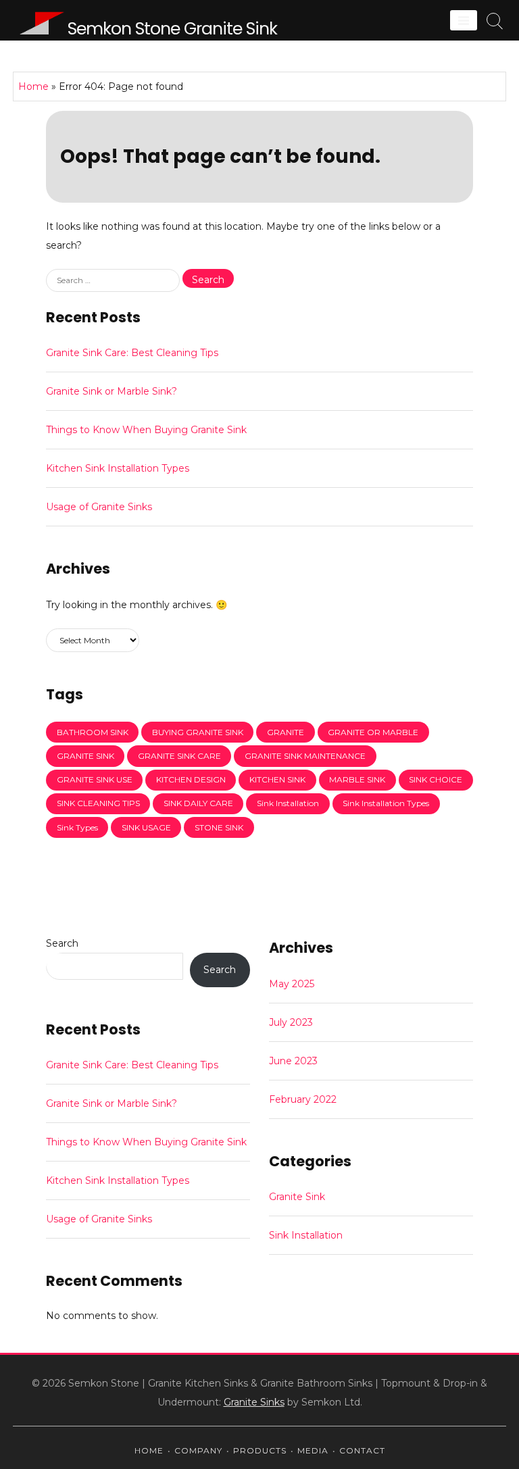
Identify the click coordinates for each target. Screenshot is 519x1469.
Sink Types (77, 827)
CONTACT (362, 1450)
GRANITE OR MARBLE (373, 732)
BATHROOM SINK (92, 732)
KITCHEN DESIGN (191, 779)
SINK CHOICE (435, 779)
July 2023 (291, 1022)
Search (62, 943)
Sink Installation (288, 803)
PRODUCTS (260, 1450)
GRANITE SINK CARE (179, 756)
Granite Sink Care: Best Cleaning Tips (132, 353)
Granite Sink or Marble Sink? (111, 391)
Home (33, 86)
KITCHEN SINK (277, 779)
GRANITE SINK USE (94, 779)
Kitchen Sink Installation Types (117, 468)
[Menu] (463, 20)
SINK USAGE (146, 827)
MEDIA (312, 1450)
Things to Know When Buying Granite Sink (146, 430)
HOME (149, 1450)
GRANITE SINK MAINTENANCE (305, 756)
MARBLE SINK (357, 779)
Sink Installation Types (386, 803)
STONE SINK (219, 827)
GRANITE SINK (85, 756)
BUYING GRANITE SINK (197, 732)
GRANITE (285, 732)
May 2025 (291, 984)
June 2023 (293, 1061)
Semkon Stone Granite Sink (172, 29)
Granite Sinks (254, 1402)
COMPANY (198, 1450)
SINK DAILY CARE (198, 803)
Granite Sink (297, 1197)
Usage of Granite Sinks (99, 507)
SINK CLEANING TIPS (98, 803)
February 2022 (303, 1099)
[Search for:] (114, 280)
